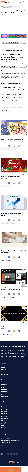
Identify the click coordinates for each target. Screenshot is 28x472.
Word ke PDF (4, 418)
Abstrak (8, 94)
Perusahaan (11, 223)
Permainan (13, 107)
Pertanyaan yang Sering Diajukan (10, 440)
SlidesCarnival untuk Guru (8, 445)
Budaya (8, 97)
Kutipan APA (4, 409)
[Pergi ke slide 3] (21, 36)
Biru (2, 97)
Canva (14, 6)
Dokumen (3, 394)
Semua (3, 367)
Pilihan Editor (4, 374)
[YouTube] (8, 454)
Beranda (2, 6)
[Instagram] (2, 454)
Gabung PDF (4, 422)
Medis (2, 387)
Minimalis (6, 223)
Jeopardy (11, 100)
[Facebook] (5, 454)
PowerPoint (4, 369)
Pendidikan (19, 104)
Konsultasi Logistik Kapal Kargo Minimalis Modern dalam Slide (11, 288)
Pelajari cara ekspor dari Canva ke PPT (12, 50)
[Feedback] (6, 42)
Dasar (14, 97)
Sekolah (20, 107)
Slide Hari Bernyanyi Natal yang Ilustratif (11, 177)
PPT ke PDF (4, 411)
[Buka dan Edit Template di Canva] (9, 145)
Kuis (17, 100)
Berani (20, 94)
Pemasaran (4, 389)
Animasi (3, 186)
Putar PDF (3, 425)
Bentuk (14, 94)
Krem (6, 260)
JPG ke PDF (4, 415)
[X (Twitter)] (11, 454)
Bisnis (2, 386)
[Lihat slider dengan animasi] (21, 42)
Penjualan (4, 391)
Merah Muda (4, 104)
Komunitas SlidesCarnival (8, 444)
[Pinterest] (14, 454)
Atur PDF (3, 427)
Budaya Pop (4, 393)
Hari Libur (4, 100)
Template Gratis (8, 6)
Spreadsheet (4, 396)
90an (3, 94)
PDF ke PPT (4, 413)
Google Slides (4, 371)
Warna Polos (4, 110)
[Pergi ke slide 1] (5, 36)
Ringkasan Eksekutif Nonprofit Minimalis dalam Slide (14, 251)
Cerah (11, 186)
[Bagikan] (3, 42)
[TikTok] (17, 454)
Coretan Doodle (5, 149)
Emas (7, 334)
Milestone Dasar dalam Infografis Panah (12, 214)
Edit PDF (3, 420)
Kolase (14, 149)
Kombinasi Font (5, 408)
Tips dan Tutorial (5, 442)
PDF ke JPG (4, 416)
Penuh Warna (5, 107)
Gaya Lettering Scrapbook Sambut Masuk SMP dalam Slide (12, 140)
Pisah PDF (3, 424)
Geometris (20, 97)
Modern (12, 104)
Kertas (10, 149)
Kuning (9, 260)
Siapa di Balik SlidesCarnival (8, 438)
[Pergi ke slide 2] (13, 36)
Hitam (11, 334)
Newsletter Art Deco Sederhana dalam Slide (13, 325)
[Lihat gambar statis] (24, 42)
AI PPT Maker (4, 406)
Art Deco (3, 334)
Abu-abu (4, 297)
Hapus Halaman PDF (6, 429)
